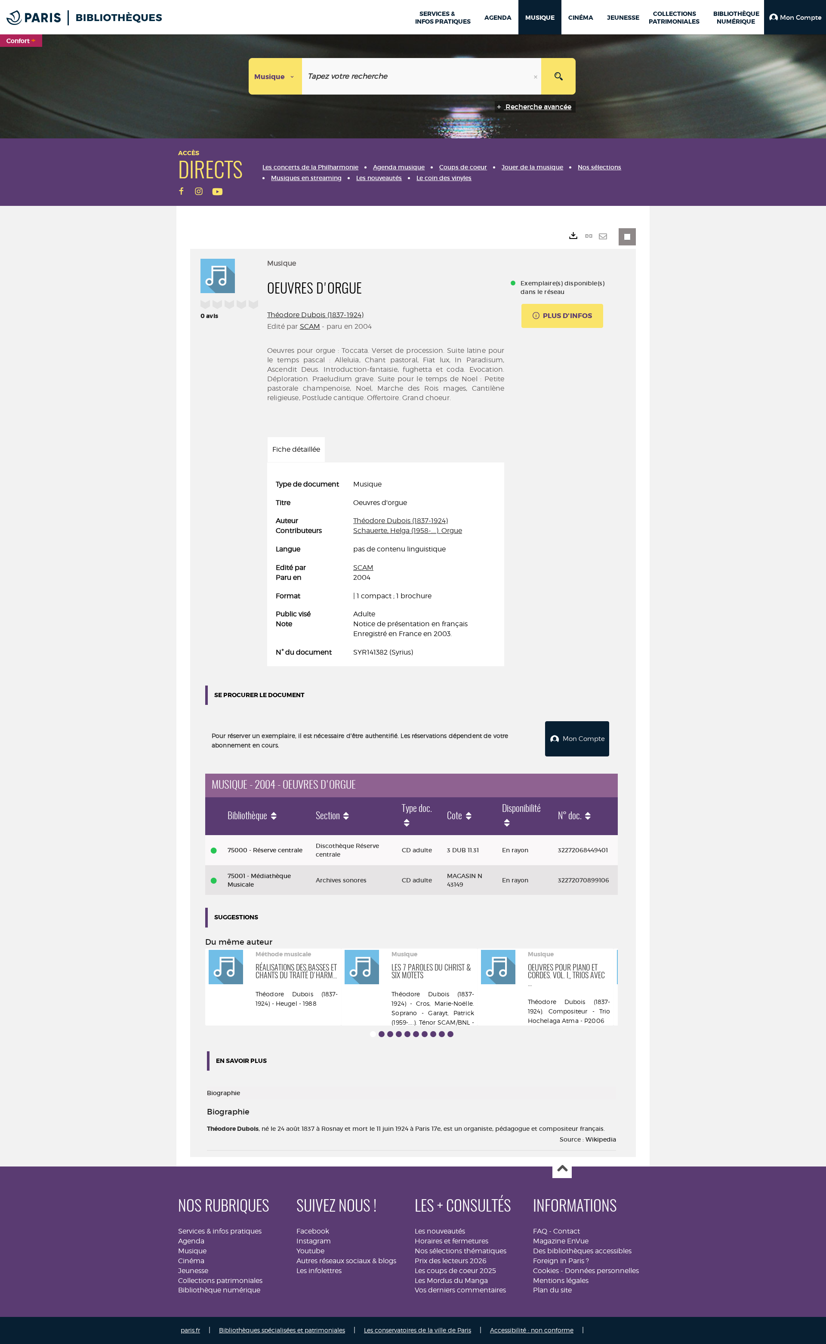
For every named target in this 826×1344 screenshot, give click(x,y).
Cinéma (191, 1261)
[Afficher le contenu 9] (442, 1034)
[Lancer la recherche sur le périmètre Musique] (558, 76)
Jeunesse (193, 1271)
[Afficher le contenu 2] (382, 1034)
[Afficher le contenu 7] (425, 1034)
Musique (192, 1251)
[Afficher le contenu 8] (433, 1034)
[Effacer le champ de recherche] (536, 76)
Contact (566, 1231)
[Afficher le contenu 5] (407, 1034)
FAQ (540, 1231)
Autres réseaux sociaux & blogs (346, 1261)
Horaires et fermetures (451, 1241)
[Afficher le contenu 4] (399, 1034)
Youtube (310, 1251)
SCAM (310, 326)
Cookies (546, 1271)
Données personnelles (602, 1271)
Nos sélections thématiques (460, 1251)
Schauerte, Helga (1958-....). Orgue (407, 531)
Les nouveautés (440, 1231)
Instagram (313, 1241)
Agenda (191, 1241)
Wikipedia (601, 1139)
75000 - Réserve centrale (265, 850)
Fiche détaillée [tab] (296, 449)
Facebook (312, 1231)
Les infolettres (319, 1271)
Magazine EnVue (561, 1241)
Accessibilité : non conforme (531, 1330)
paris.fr (190, 1330)
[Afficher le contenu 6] (416, 1034)
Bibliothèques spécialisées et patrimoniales (282, 1330)
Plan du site (552, 1290)
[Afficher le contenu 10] (450, 1034)
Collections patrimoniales (220, 1281)
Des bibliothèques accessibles (582, 1251)
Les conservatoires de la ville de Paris (417, 1330)
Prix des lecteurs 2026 (451, 1261)
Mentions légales (561, 1281)
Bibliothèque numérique (219, 1290)
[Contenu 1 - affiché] (373, 1034)
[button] (795, 17)
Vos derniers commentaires (460, 1290)
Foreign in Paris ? (561, 1261)
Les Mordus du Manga (451, 1281)
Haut (562, 1169)
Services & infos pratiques (220, 1231)
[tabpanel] (386, 569)
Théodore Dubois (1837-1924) (315, 315)
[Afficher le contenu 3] (390, 1034)
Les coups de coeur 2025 (455, 1271)
